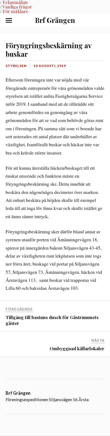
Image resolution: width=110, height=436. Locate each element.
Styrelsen (16, 66)
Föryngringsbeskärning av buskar (48, 49)
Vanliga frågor (17, 7)
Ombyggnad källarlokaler (77, 348)
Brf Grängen (55, 20)
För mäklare (15, 11)
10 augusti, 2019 (50, 66)
